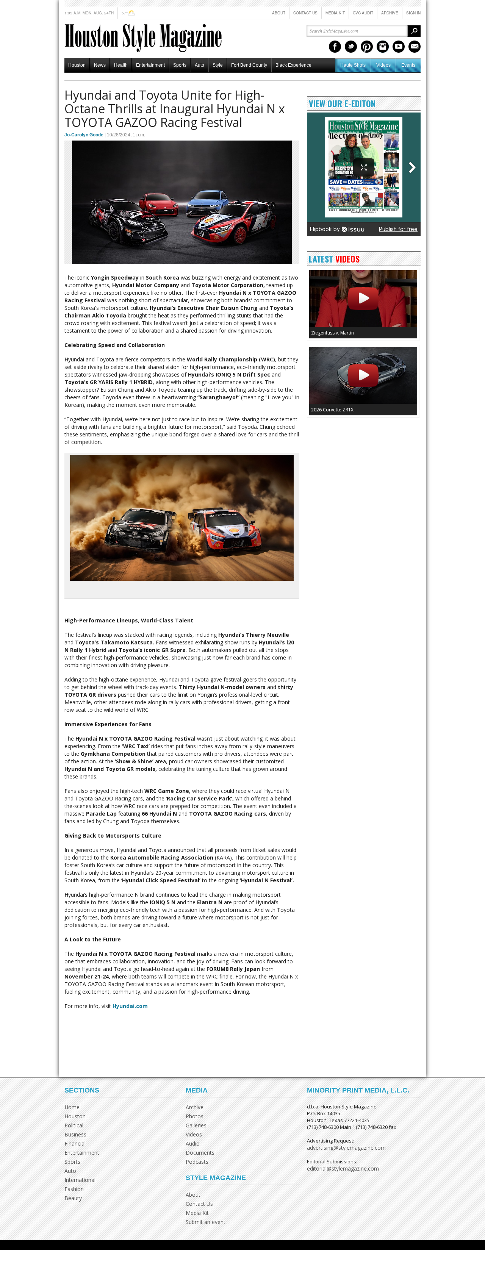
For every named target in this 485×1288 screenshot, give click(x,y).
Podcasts (197, 1161)
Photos (194, 1116)
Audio (193, 1143)
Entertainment (150, 65)
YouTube (399, 47)
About (278, 13)
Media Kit (335, 13)
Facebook (335, 47)
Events (408, 65)
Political (73, 1125)
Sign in (413, 13)
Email (414, 47)
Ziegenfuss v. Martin (332, 333)
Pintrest (367, 47)
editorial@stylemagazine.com (343, 1168)
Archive (389, 13)
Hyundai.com (129, 1006)
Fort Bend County (249, 65)
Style (218, 65)
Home (72, 1107)
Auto (199, 65)
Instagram (383, 47)
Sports (179, 65)
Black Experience (293, 65)
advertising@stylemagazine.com (346, 1147)
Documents (200, 1152)
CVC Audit (363, 13)
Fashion (74, 1189)
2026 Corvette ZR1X (332, 409)
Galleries (196, 1125)
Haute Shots (353, 65)
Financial (75, 1143)
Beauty (73, 1198)
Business (75, 1134)
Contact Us (305, 13)
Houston (77, 65)
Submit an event (205, 1221)
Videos (383, 65)
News (100, 65)
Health (121, 65)
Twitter (351, 47)
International (79, 1179)
